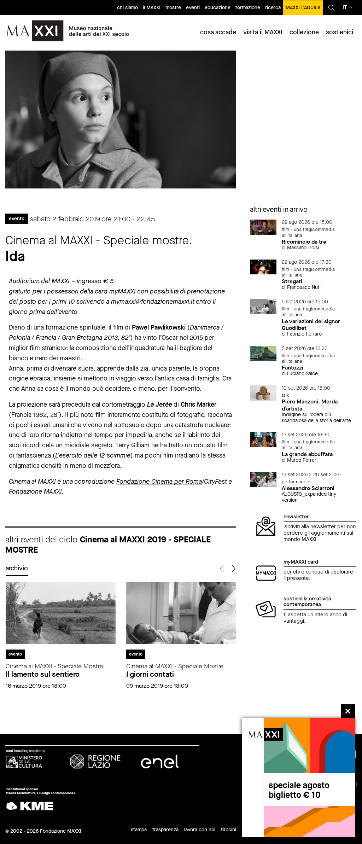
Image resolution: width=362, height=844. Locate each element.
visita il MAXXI (262, 32)
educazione (217, 7)
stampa (139, 829)
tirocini (228, 829)
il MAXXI (151, 7)
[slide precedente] (222, 569)
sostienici (339, 32)
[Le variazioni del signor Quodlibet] (263, 306)
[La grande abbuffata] (263, 439)
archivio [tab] (17, 568)
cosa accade (218, 32)
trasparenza (165, 829)
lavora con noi (199, 829)
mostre (173, 7)
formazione (247, 7)
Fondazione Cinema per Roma (159, 481)
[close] (348, 711)
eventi (193, 7)
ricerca (273, 7)
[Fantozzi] (263, 352)
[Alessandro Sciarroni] (263, 479)
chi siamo (127, 7)
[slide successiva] (233, 569)
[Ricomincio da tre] (263, 227)
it (345, 7)
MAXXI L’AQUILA (303, 7)
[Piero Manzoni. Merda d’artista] (263, 392)
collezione (304, 32)
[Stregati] (263, 266)
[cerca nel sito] (331, 7)
